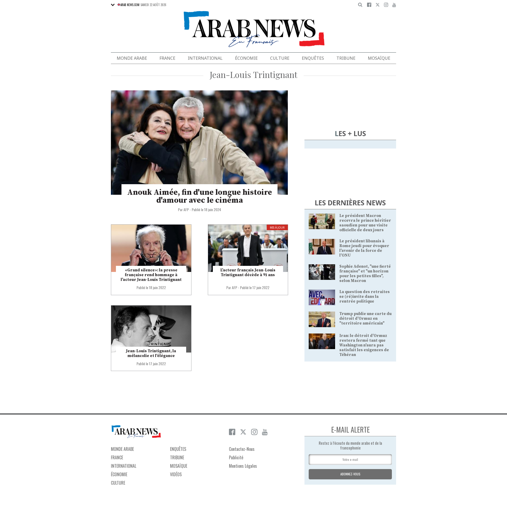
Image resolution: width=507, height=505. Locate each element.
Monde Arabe (132, 58)
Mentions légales (243, 466)
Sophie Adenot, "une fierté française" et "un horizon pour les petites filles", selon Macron (365, 273)
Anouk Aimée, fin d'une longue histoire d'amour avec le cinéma (199, 196)
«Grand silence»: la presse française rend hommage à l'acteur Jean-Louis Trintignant (151, 275)
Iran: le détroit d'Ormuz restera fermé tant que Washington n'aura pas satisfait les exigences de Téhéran (364, 345)
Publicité (236, 457)
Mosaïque (379, 58)
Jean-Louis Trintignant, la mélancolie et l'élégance (151, 353)
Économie (246, 58)
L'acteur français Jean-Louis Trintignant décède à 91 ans (247, 272)
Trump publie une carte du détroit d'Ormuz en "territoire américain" (365, 318)
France (167, 58)
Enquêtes (313, 58)
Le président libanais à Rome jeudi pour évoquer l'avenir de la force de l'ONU (364, 248)
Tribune (345, 58)
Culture (279, 58)
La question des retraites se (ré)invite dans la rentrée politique (364, 296)
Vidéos (176, 474)
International (205, 58)
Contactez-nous (242, 449)
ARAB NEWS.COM (129, 5)
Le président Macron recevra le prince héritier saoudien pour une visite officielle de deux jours (365, 223)
